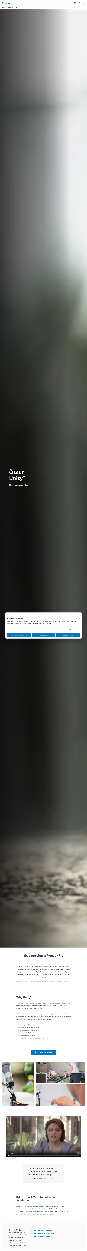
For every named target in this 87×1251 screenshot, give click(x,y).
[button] (43, 1052)
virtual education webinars (34, 1214)
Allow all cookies (68, 635)
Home (3, 7)
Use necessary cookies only (18, 635)
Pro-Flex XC (26, 981)
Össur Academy (40, 1206)
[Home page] (7, 3)
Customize (42, 635)
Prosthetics (10, 7)
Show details (73, 630)
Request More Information (44, 1052)
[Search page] (79, 3)
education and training (29, 1211)
